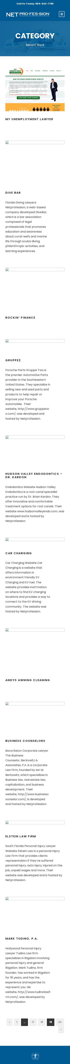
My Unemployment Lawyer (29, 119)
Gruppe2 (13, 360)
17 (33, 1022)
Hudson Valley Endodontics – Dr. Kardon (33, 475)
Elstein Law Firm (20, 836)
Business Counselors (25, 741)
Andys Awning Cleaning (27, 680)
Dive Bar (13, 193)
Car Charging (18, 553)
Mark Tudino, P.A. (21, 939)
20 (60, 1022)
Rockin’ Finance (20, 318)
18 (42, 1022)
